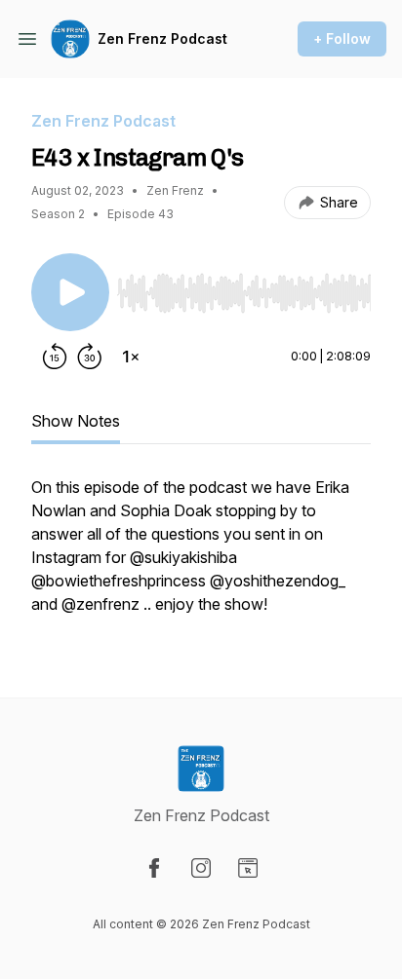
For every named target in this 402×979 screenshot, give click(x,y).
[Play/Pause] (70, 292)
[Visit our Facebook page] (154, 868)
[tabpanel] (201, 555)
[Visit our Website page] (248, 868)
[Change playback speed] (130, 356)
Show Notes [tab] (75, 421)
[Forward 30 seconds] (89, 356)
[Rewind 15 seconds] (54, 356)
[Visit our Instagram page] (201, 868)
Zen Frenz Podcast (162, 38)
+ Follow (342, 38)
